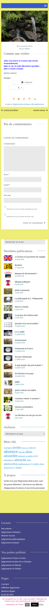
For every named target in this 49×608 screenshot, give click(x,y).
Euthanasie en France (24, 348)
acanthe (29, 456)
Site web (7, 195)
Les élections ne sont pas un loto (28, 415)
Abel (29, 460)
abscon (32, 447)
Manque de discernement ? (26, 273)
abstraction (11, 464)
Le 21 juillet (19, 332)
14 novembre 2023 (25, 46)
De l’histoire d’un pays (24, 373)
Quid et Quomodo (22, 290)
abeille (19, 467)
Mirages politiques (22, 282)
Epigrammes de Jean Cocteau (13, 558)
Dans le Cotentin (21, 307)
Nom (6, 174)
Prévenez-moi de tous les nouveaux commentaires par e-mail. (22, 209)
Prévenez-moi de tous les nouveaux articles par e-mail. (20, 216)
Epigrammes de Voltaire (11, 568)
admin (27, 48)
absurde (20, 460)
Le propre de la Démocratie (26, 315)
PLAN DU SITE (7, 594)
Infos (41, 604)
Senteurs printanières (24, 407)
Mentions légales (8, 591)
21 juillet (35, 464)
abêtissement (24, 464)
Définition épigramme (10, 587)
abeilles (17, 447)
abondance (9, 460)
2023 (36, 456)
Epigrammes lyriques (10, 542)
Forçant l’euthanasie (23, 357)
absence (11, 451)
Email (7, 185)
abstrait (21, 456)
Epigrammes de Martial (11, 565)
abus (28, 452)
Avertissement (21, 340)
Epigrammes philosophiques (13, 539)
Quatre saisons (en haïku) (25, 390)
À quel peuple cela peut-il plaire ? (29, 365)
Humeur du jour (8, 535)
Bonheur (18, 265)
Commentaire (9, 143)
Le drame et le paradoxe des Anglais (30, 257)
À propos (5, 584)
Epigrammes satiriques (22, 104)
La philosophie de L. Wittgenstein (29, 298)
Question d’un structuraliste (26, 323)
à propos (8, 447)
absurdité (11, 456)
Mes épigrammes (37, 104)
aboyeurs (25, 448)
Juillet (17, 382)
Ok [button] (27, 604)
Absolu (21, 452)
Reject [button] (34, 604)
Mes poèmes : (6, 528)
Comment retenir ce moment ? (27, 398)
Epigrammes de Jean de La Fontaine (16, 561)
